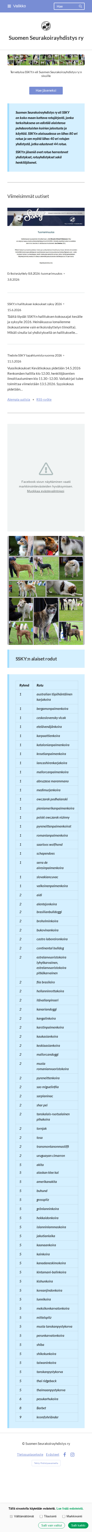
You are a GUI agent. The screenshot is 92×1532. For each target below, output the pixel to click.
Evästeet (52, 1454)
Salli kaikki (78, 1525)
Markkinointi (74, 1516)
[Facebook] (64, 1454)
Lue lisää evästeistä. (70, 1508)
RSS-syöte (44, 399)
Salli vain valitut (51, 1525)
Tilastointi (50, 1516)
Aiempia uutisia (18, 399)
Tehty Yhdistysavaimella (46, 1463)
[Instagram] (72, 1454)
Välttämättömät (24, 1516)
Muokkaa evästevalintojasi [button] (45, 491)
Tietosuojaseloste (30, 1454)
